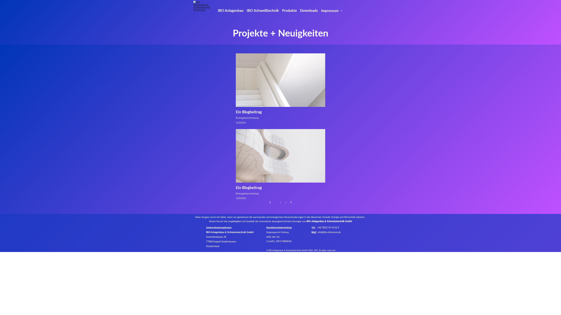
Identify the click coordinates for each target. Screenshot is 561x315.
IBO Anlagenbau (231, 11)
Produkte (289, 11)
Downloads (309, 11)
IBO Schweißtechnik (263, 11)
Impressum (329, 11)
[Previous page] (270, 202)
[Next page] (291, 202)
